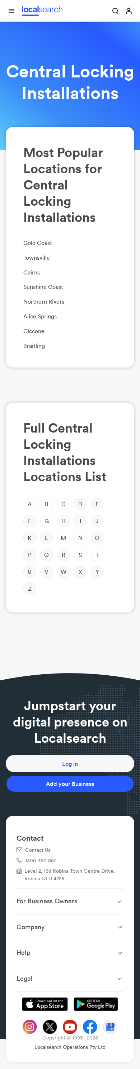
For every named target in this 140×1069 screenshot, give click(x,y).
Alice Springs (40, 316)
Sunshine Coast (43, 286)
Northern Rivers (43, 301)
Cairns (31, 272)
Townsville (36, 257)
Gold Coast (37, 242)
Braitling (34, 345)
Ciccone (34, 331)
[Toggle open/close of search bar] (115, 11)
